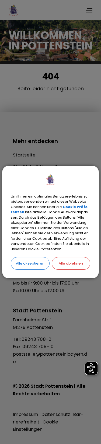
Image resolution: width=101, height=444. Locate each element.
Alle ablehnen (71, 263)
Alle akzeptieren (30, 263)
